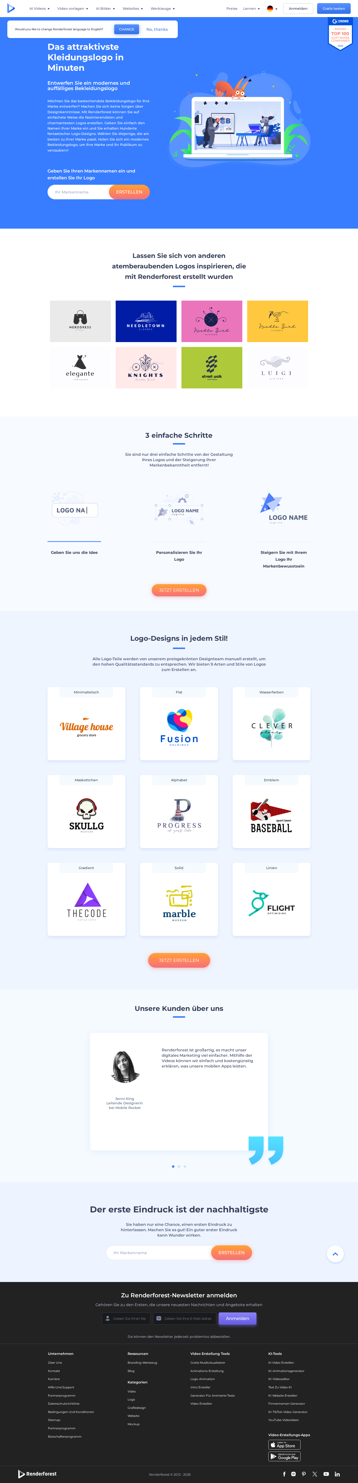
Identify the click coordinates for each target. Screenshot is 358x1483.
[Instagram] (293, 1474)
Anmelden (298, 8)
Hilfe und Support (61, 1387)
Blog (131, 1371)
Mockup (134, 1424)
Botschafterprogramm (65, 1436)
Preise (231, 8)
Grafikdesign (137, 1408)
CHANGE (126, 29)
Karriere (54, 1379)
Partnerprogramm (61, 1395)
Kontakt (54, 1371)
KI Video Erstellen (281, 1362)
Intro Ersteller (200, 1387)
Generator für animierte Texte (212, 1395)
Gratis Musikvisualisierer (207, 1362)
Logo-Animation (202, 1379)
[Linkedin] (337, 1474)
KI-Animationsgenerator (286, 1371)
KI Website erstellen (282, 1395)
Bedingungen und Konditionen (71, 1412)
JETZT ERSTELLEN (179, 590)
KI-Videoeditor (279, 1379)
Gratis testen (334, 8)
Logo (131, 1399)
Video (132, 1391)
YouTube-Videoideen (283, 1420)
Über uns (55, 1362)
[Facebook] (284, 1474)
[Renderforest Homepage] (11, 8)
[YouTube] (326, 1474)
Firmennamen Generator (286, 1403)
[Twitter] (315, 1474)
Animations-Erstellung (207, 1371)
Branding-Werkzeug (142, 1362)
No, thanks (157, 29)
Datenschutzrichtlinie (63, 1403)
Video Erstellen (201, 1403)
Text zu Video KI (280, 1387)
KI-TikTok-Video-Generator (288, 1412)
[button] (173, 1166)
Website (133, 1416)
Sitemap (54, 1420)
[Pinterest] (303, 1474)
